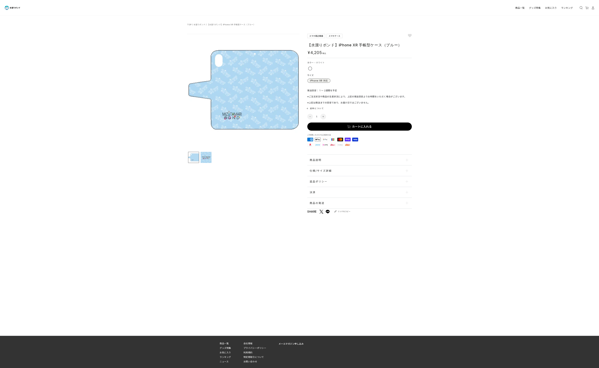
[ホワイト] (310, 68)
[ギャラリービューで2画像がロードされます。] (206, 157)
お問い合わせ (250, 361)
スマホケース (334, 35)
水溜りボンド (199, 24)
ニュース (224, 361)
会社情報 (248, 343)
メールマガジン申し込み (291, 344)
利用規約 (248, 352)
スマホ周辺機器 (316, 35)
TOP (189, 24)
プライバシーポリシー (254, 348)
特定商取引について (253, 357)
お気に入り (225, 352)
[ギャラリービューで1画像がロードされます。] (193, 157)
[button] (581, 7)
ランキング (225, 357)
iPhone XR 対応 (319, 80)
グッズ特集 (225, 348)
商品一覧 (224, 343)
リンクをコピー (344, 211)
